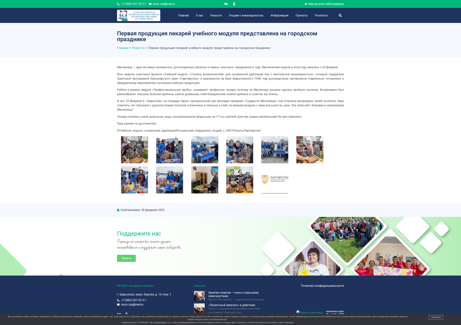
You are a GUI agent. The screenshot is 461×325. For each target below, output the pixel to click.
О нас (199, 15)
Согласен (436, 317)
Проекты (302, 15)
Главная (183, 15)
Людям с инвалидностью (246, 15)
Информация (279, 15)
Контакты (321, 15)
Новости (216, 15)
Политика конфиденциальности (322, 285)
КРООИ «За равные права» (135, 285)
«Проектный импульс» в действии (231, 305)
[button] (126, 258)
